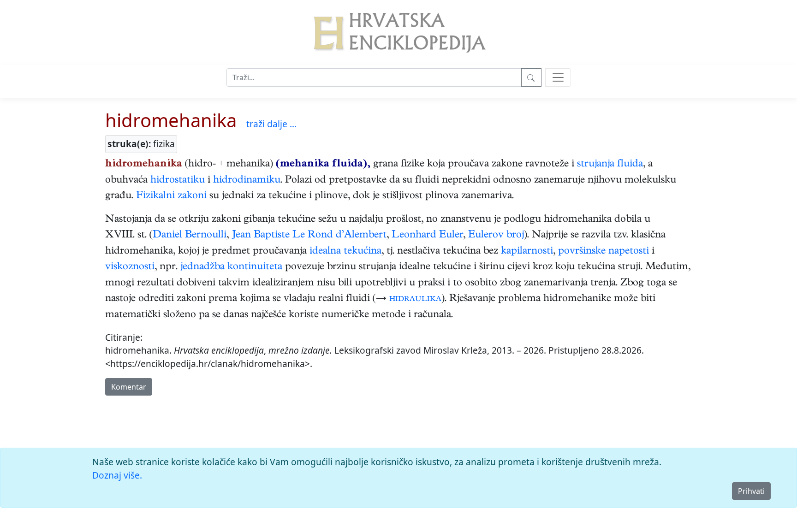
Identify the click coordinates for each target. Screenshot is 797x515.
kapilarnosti (527, 251)
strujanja (595, 164)
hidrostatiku (177, 180)
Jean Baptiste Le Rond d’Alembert (309, 235)
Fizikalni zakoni (171, 196)
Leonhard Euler (427, 235)
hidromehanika (171, 120)
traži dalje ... (271, 124)
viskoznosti (130, 267)
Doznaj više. (117, 475)
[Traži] (531, 77)
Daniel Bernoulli (189, 235)
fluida (630, 164)
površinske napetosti (603, 251)
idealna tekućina (345, 251)
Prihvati (751, 491)
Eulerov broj (496, 235)
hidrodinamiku (246, 180)
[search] (558, 77)
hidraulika (415, 299)
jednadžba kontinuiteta (231, 267)
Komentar (128, 387)
